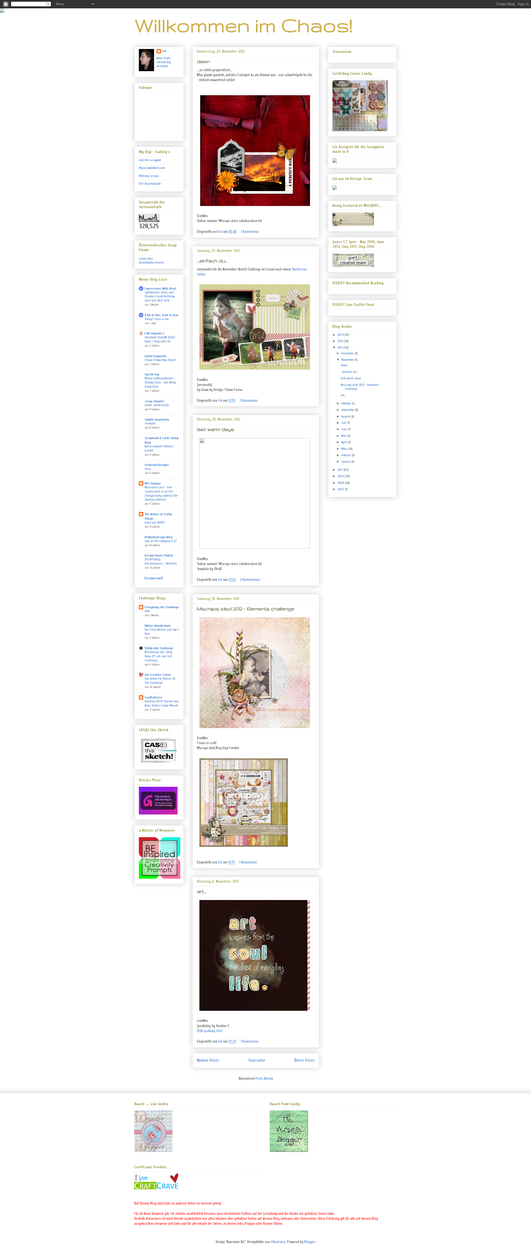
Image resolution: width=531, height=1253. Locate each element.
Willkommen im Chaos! (243, 25)
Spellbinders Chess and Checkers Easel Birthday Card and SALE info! (160, 297)
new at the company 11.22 (160, 541)
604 (147, 611)
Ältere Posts (304, 1060)
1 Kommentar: (250, 232)
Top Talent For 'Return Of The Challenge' (160, 681)
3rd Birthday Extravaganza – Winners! (161, 561)
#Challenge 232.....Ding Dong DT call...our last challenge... (158, 656)
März (345, 449)
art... (201, 891)
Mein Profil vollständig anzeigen (164, 62)
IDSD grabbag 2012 (209, 1031)
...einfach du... (212, 260)
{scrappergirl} (154, 578)
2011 (340, 470)
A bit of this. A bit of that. (162, 315)
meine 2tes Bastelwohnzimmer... (152, 260)
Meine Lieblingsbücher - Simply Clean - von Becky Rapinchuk (160, 382)
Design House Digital (159, 555)
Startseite (256, 1060)
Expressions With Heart (160, 288)
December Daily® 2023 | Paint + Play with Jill (160, 339)
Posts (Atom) (264, 1078)
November (348, 360)
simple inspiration (157, 419)
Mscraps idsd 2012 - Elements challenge (245, 608)
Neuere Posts (208, 1060)
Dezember (348, 353)
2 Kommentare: (251, 579)
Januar (346, 461)
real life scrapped (150, 160)
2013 (340, 341)
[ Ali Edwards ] (154, 333)
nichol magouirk (155, 356)
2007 (341, 489)
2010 (341, 476)
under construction (157, 405)
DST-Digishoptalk (150, 183)
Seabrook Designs (157, 465)
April (344, 442)
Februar (346, 455)
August (346, 416)
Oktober (346, 403)
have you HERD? (155, 522)
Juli (344, 423)
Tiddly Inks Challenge (159, 648)
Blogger (309, 1242)
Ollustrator (278, 1242)
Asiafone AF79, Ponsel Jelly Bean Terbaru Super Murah (162, 703)
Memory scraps (148, 176)
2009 (341, 483)
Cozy (148, 469)
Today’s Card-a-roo (156, 319)
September (348, 410)
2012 (340, 347)
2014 (340, 335)
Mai (344, 436)
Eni (164, 51)
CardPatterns (153, 697)
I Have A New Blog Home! (160, 360)
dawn (203, 61)
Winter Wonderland (157, 626)
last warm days (215, 429)
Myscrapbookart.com (152, 168)
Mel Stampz (153, 483)
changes (150, 423)
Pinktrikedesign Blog (158, 537)
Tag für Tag (152, 374)
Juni (344, 429)
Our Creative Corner (158, 675)
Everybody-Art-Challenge (162, 607)
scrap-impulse (154, 401)
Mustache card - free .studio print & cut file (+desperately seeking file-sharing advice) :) (161, 493)
